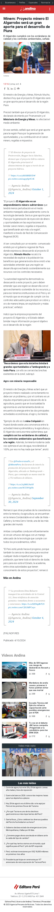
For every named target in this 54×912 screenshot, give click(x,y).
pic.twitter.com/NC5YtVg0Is (21, 487)
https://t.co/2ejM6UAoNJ (22, 484)
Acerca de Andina (24, 902)
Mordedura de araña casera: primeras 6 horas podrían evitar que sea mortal (38, 686)
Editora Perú (10, 902)
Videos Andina (13, 655)
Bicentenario (10, 3)
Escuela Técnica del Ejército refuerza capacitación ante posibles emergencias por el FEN (39, 708)
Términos (36, 902)
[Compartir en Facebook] (46, 673)
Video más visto (27, 745)
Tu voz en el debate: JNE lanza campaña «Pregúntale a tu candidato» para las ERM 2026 (38, 728)
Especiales (33, 3)
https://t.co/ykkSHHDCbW (23, 175)
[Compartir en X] (49, 673)
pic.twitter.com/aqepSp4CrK (21, 179)
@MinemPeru (14, 464)
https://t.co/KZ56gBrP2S (33, 604)
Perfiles (22, 3)
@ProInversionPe (22, 461)
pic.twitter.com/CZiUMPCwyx (21, 607)
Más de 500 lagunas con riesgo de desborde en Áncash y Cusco (39, 666)
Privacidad (46, 902)
